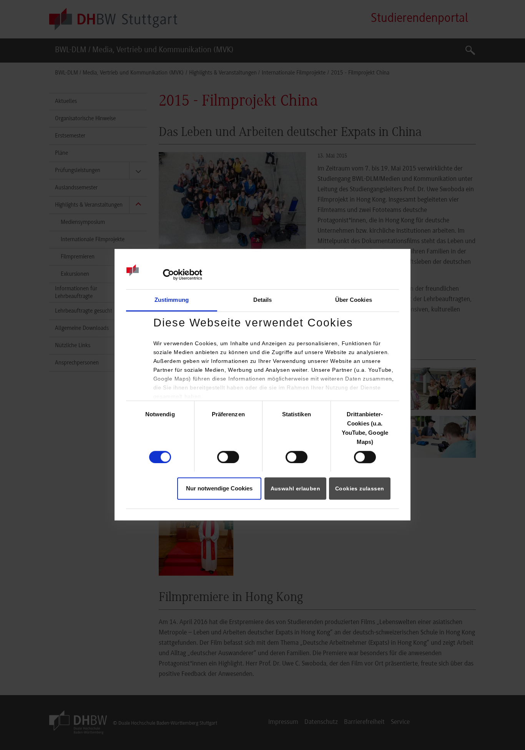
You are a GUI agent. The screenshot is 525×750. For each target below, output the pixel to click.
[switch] (228, 457)
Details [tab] (262, 299)
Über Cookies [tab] (353, 299)
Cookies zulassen (359, 489)
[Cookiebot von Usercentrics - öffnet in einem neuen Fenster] (168, 274)
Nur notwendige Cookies (219, 488)
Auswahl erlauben (295, 489)
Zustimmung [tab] (172, 299)
